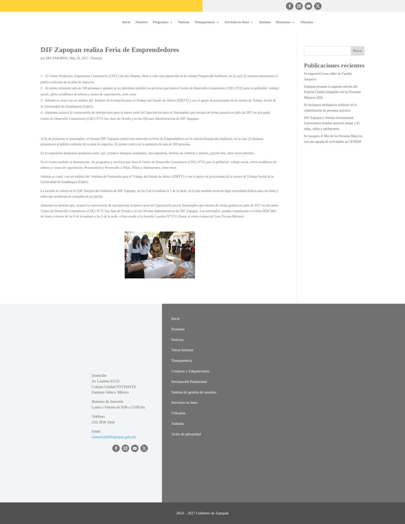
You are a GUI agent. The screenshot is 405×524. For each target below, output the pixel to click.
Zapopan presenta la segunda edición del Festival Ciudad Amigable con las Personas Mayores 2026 (332, 92)
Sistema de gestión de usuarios (193, 392)
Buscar (357, 50)
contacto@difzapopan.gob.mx (114, 437)
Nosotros (141, 22)
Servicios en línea (237, 22)
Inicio (126, 22)
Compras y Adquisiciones (190, 371)
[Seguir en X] (318, 6)
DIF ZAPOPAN (56, 58)
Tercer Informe (182, 350)
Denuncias (283, 22)
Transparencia (205, 22)
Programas (160, 22)
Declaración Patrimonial (189, 382)
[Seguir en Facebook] (289, 6)
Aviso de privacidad (186, 434)
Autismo (265, 22)
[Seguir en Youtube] (308, 6)
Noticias (183, 22)
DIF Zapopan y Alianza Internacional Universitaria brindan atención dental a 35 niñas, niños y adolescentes (332, 123)
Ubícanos (306, 22)
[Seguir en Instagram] (299, 6)
